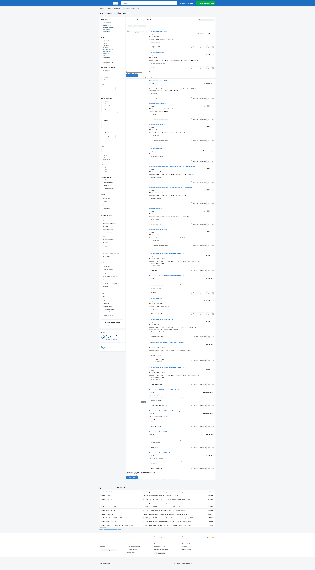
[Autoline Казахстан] (105, 3)
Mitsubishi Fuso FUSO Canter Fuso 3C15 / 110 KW (164, 390)
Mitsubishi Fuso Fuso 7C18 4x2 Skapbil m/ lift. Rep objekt (166, 342)
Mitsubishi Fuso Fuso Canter (158, 31)
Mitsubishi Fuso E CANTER (157, 103)
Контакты (102, 546)
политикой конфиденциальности (155, 77)
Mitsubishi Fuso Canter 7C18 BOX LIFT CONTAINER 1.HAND (168, 253)
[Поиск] (123, 3)
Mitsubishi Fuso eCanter (156, 52)
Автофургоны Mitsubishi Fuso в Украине (110, 529)
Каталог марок (131, 552)
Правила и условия (132, 541)
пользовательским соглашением (173, 77)
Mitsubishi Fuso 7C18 (155, 298)
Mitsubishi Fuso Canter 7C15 (158, 432)
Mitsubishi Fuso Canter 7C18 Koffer (160, 453)
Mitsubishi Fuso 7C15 (155, 208)
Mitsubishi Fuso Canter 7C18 (158, 81)
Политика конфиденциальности (135, 543)
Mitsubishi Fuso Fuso (155, 148)
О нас (101, 541)
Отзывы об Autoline (132, 549)
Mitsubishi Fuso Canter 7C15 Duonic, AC (161, 319)
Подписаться (131, 75)
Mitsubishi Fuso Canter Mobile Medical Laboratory (164, 411)
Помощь (102, 543)
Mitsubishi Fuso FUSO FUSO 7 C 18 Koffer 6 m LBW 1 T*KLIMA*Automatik (172, 166)
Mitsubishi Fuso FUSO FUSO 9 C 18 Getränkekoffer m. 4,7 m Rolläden (170, 187)
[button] (208, 46)
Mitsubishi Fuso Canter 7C (157, 124)
